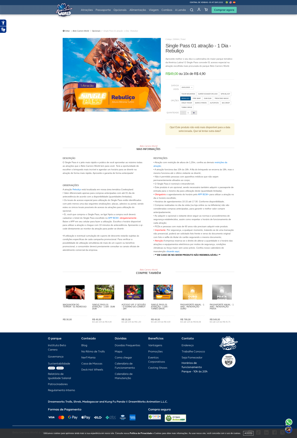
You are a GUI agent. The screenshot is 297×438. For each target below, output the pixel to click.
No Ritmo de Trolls (93, 351)
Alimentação (137, 10)
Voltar (67, 31)
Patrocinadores (58, 384)
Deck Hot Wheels (92, 369)
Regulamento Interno (61, 390)
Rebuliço (77, 189)
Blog (84, 345)
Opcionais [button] (120, 10)
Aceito (248, 433)
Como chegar (123, 357)
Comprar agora (224, 10)
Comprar (75, 324)
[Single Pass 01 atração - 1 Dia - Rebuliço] (112, 75)
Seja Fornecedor (192, 357)
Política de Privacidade (141, 433)
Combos (166, 10)
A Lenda (180, 10)
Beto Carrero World (81, 31)
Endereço (188, 345)
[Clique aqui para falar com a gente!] (288, 422)
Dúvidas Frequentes (127, 345)
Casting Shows (157, 367)
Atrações (87, 10)
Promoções (155, 351)
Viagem (154, 10)
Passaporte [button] (103, 10)
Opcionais (96, 31)
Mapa (118, 351)
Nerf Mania (88, 357)
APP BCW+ (113, 218)
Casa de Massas (91, 363)
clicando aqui (172, 251)
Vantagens (155, 345)
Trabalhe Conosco (193, 351)
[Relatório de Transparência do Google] (154, 418)
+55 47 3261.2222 (215, 2)
